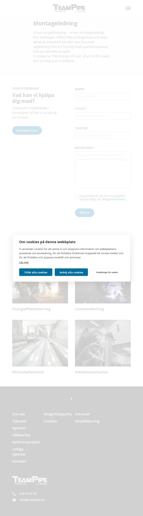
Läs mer (24, 262)
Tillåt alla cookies (35, 272)
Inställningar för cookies (107, 272)
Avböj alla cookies (71, 272)
